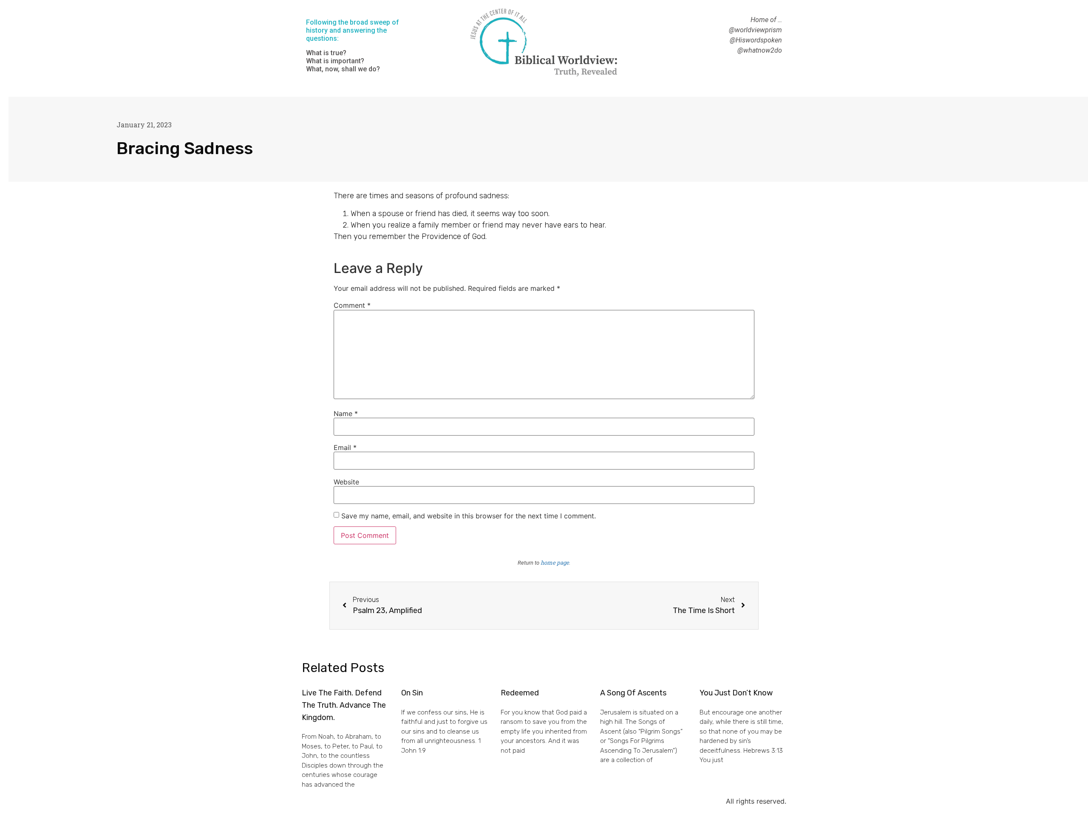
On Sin (412, 693)
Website (346, 481)
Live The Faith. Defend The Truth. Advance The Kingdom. (344, 705)
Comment (352, 305)
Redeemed (520, 693)
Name (346, 413)
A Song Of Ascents (633, 693)
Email (345, 447)
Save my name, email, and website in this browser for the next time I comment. (468, 515)
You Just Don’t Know (736, 693)
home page (555, 562)
